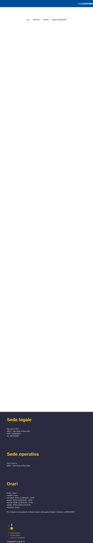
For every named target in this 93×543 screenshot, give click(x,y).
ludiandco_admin (12, 136)
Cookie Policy (15, 535)
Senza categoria (59, 20)
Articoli (36, 20)
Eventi (46, 20)
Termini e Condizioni (17, 538)
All (28, 20)
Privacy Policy (15, 533)
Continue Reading (10, 143)
